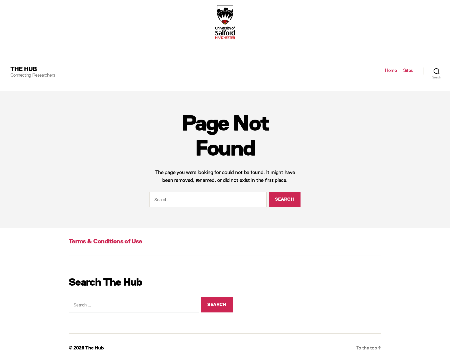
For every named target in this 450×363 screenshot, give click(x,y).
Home (391, 70)
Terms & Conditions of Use (105, 241)
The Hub (23, 69)
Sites (408, 70)
